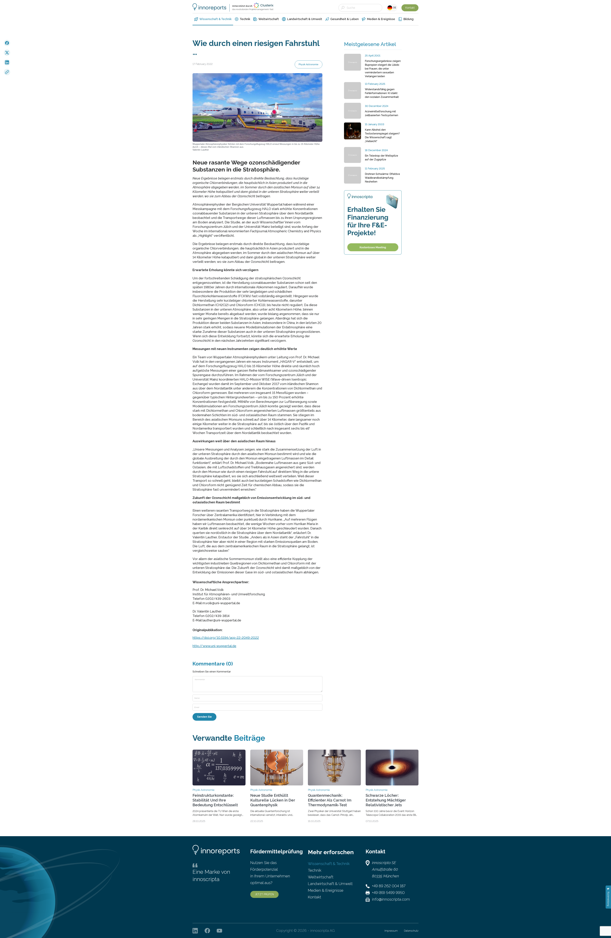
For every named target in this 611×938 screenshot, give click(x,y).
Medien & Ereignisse (325, 890)
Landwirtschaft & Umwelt (330, 883)
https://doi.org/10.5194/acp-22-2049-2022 (226, 638)
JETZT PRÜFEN (264, 894)
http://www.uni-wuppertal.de (214, 646)
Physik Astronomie (308, 64)
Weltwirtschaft (320, 877)
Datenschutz (411, 930)
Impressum (391, 930)
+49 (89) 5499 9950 (388, 892)
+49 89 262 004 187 (388, 886)
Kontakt (410, 7)
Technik (314, 870)
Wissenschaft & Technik (329, 863)
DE (394, 7)
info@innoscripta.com (391, 899)
